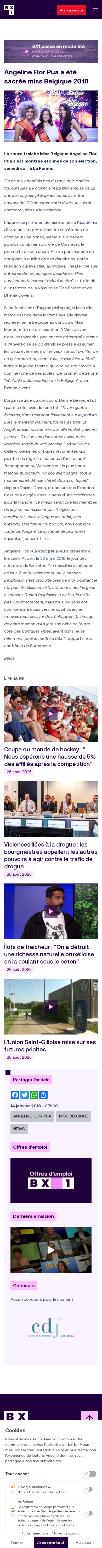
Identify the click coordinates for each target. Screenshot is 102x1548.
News (19, 1129)
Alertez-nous (72, 10)
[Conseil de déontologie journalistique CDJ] (51, 1327)
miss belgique (73, 1116)
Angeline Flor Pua (32, 1116)
